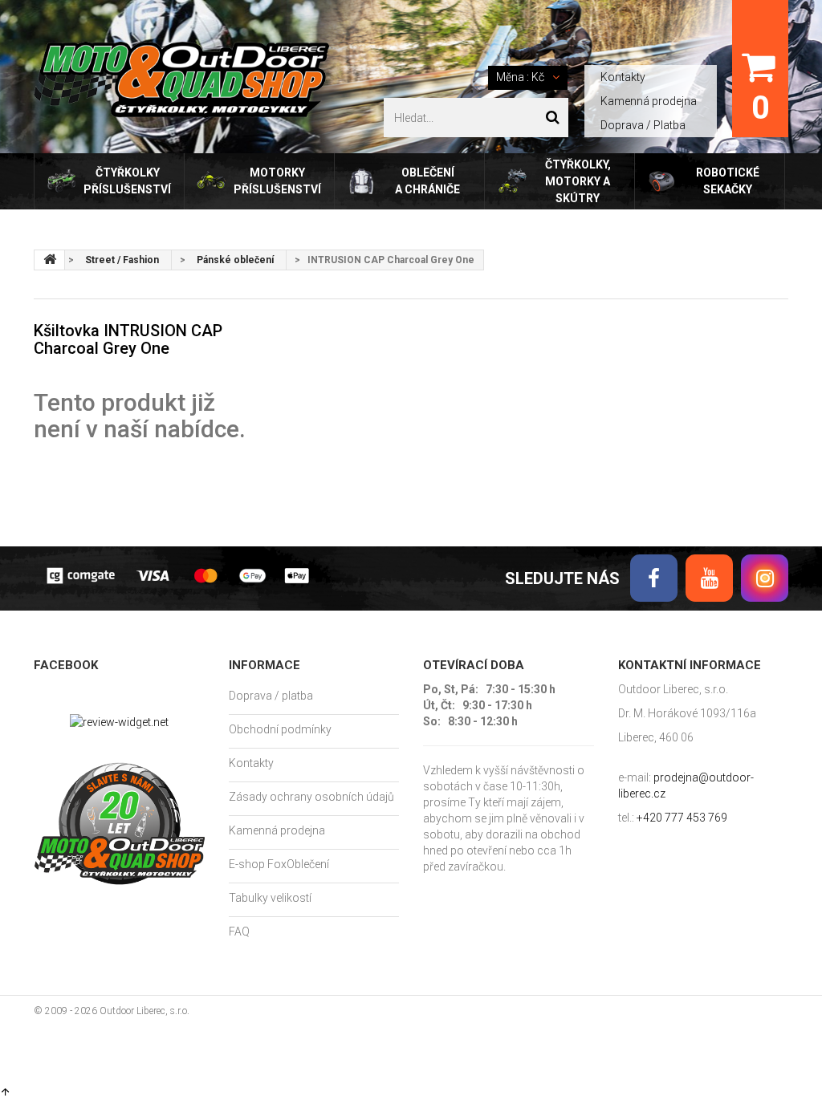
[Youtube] (709, 578)
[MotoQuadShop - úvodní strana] (50, 260)
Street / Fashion (122, 260)
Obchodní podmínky (280, 729)
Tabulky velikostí (270, 897)
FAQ (239, 931)
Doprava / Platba (643, 125)
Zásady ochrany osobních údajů (311, 796)
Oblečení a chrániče (427, 181)
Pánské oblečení (235, 260)
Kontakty (622, 77)
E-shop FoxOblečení (279, 864)
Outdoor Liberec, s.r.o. (144, 1011)
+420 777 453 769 (682, 817)
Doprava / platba (271, 695)
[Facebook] (654, 578)
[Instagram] (764, 578)
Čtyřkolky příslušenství (127, 181)
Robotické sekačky (727, 181)
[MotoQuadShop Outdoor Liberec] (181, 80)
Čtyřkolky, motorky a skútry (578, 181)
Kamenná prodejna (648, 101)
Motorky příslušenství (277, 181)
